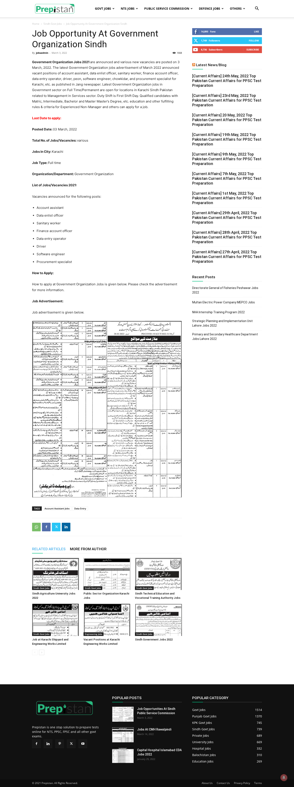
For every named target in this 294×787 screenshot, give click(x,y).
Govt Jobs (103, 8)
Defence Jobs (209, 8)
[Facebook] (46, 527)
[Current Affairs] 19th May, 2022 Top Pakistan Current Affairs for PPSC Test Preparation (226, 139)
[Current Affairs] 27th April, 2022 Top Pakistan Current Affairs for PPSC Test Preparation (226, 257)
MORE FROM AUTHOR (88, 549)
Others (236, 8)
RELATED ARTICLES (49, 549)
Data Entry (80, 508)
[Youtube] (83, 744)
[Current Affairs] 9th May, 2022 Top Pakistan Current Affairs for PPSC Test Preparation (226, 159)
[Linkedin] (66, 527)
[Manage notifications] (283, 777)
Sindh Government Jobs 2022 (154, 639)
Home (35, 24)
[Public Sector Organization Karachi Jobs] (107, 574)
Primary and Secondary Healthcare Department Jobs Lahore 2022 (225, 337)
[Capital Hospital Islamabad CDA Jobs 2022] (123, 755)
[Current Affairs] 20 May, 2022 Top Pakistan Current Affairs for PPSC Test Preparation (226, 120)
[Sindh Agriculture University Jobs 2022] (55, 574)
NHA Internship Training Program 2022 (218, 312)
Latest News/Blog (211, 65)
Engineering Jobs (93, 634)
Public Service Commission (166, 8)
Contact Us (223, 783)
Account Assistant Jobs (57, 508)
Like (256, 31)
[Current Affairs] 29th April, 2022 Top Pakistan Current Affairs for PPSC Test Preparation (226, 218)
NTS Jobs (128, 8)
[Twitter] (56, 527)
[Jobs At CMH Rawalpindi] (123, 734)
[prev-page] (34, 652)
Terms (258, 783)
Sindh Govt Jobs (52, 24)
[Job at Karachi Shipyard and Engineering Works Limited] (55, 620)
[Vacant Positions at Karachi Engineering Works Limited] (107, 620)
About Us (207, 783)
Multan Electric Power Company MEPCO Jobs (223, 302)
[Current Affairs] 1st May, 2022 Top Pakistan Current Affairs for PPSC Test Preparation (226, 198)
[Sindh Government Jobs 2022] (158, 620)
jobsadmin (42, 52)
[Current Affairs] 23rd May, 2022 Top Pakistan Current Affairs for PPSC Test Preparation (226, 100)
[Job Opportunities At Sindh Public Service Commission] (123, 714)
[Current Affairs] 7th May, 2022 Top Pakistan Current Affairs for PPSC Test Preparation (226, 178)
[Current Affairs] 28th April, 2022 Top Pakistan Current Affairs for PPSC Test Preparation (226, 237)
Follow (254, 40)
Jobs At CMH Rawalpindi (154, 729)
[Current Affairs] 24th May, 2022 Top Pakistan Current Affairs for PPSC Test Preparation (226, 81)
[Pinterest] (59, 744)
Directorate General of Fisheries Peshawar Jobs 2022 (225, 290)
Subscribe (252, 49)
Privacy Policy (242, 783)
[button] (257, 9)
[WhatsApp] (36, 527)
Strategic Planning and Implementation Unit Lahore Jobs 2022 (222, 323)
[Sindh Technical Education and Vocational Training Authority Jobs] (158, 574)
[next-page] (41, 652)
